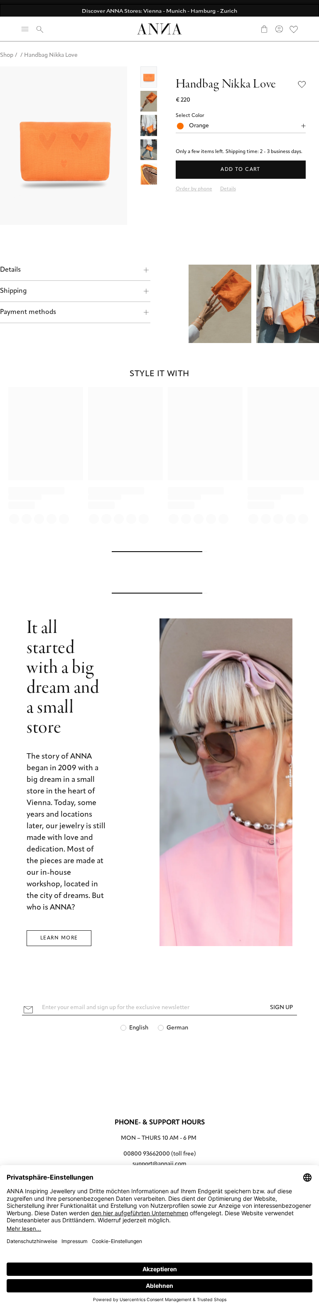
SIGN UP (281, 1008)
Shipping (13, 291)
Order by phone (194, 189)
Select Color (190, 115)
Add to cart (240, 169)
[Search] (40, 29)
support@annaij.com (159, 1164)
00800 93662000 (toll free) (159, 1154)
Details (10, 270)
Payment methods (28, 312)
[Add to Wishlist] (302, 84)
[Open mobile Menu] (25, 29)
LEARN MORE (59, 938)
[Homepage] (159, 28)
